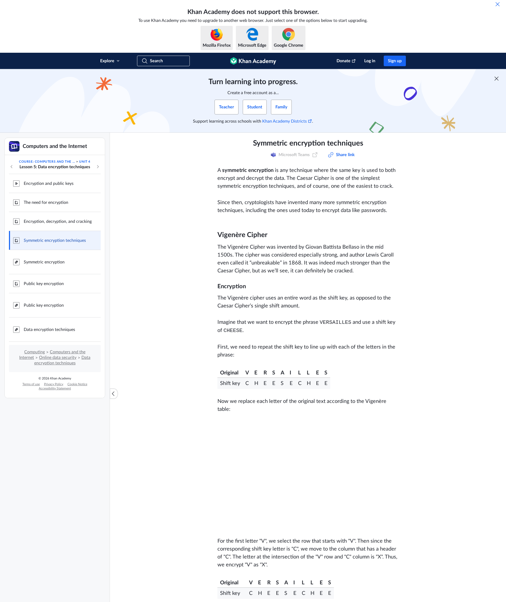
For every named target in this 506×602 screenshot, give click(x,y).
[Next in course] (98, 166)
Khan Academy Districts (284, 121)
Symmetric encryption (44, 262)
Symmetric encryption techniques (55, 240)
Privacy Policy (53, 384)
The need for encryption (46, 202)
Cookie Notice (77, 384)
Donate (344, 61)
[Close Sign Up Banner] (496, 78)
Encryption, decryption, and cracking (58, 221)
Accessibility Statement (55, 388)
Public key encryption (44, 284)
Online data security (57, 357)
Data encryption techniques (49, 330)
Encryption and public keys (49, 183)
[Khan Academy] (253, 61)
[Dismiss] (497, 4)
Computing (34, 352)
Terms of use (31, 384)
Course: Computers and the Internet (47, 161)
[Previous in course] (11, 166)
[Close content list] (114, 393)
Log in (369, 61)
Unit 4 (84, 161)
